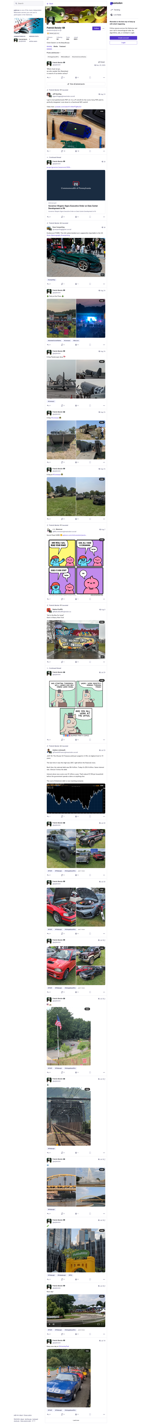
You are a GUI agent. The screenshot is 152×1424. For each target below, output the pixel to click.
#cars (49, 235)
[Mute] (53, 1324)
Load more (76, 1420)
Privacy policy (28, 1415)
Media (56, 46)
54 (57, 39)
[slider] (76, 1321)
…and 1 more (81, 871)
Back (51, 4)
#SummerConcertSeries (79, 57)
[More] (104, 77)
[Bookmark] (90, 77)
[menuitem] (76, 1310)
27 (48, 39)
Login (123, 43)
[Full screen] (102, 1324)
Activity (49, 46)
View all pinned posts (77, 84)
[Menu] (103, 28)
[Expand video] (98, 1324)
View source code (25, 1421)
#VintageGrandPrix (53, 57)
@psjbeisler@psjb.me (53, 30)
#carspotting (65, 235)
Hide (101, 111)
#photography (56, 235)
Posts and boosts (53, 53)
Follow (96, 28)
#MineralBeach (65, 57)
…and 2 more (81, 1330)
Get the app (28, 1419)
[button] (76, 1310)
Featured (62, 46)
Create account (123, 38)
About (21, 1415)
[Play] (49, 1324)
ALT (102, 146)
